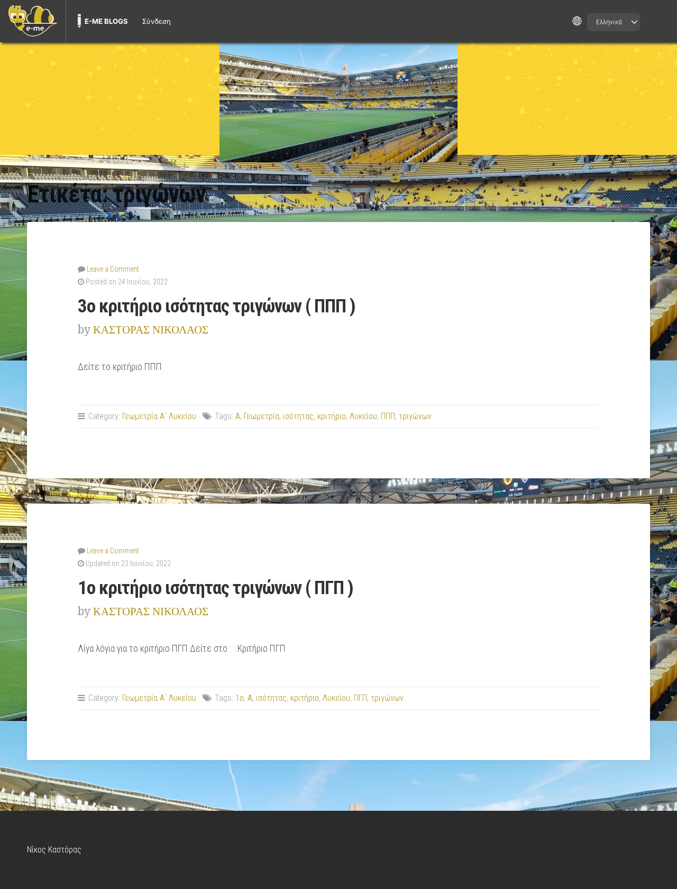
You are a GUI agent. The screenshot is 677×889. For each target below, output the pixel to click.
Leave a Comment (113, 269)
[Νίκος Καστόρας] (338, 99)
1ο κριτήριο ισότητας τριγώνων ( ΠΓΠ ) (215, 588)
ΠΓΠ (360, 698)
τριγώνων (415, 416)
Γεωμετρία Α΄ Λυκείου (159, 416)
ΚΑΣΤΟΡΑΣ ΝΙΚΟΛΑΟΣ (150, 329)
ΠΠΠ (388, 416)
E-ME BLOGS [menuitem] (106, 21)
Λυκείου (363, 416)
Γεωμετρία (261, 416)
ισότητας (298, 416)
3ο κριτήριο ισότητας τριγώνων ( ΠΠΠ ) (216, 306)
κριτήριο (331, 416)
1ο (239, 698)
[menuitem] (33, 21)
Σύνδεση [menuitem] (156, 21)
